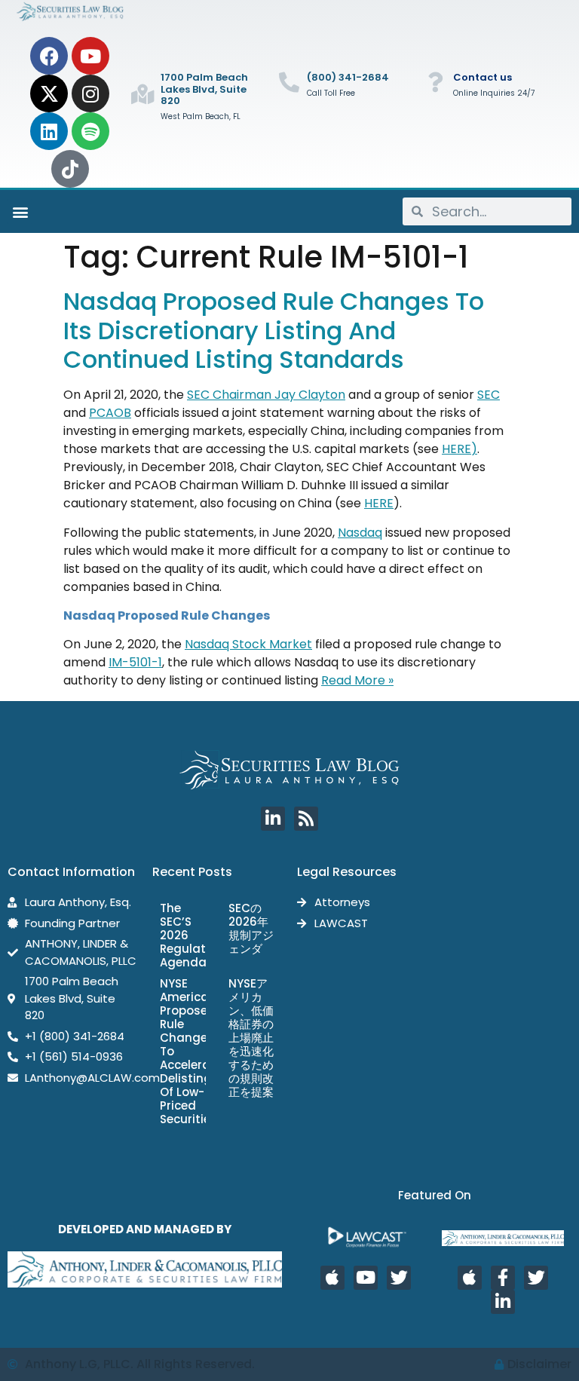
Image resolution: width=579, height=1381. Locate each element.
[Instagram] (90, 93)
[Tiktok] (70, 169)
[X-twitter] (49, 93)
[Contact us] (435, 82)
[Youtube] (90, 56)
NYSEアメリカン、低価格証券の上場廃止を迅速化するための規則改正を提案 (251, 1037)
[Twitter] (399, 1278)
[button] (20, 211)
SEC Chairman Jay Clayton (266, 394)
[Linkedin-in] (273, 819)
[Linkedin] (49, 131)
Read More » (357, 680)
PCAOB (110, 412)
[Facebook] (49, 56)
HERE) (459, 449)
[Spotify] (90, 131)
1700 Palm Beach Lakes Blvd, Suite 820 (204, 89)
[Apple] (332, 1278)
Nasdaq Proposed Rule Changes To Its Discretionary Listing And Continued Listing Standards (273, 330)
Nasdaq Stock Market (248, 644)
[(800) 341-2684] (289, 82)
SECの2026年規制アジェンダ (251, 928)
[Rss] (306, 819)
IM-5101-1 (135, 662)
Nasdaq (360, 532)
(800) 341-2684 (348, 77)
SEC (488, 394)
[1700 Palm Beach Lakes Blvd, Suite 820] (143, 94)
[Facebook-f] (503, 1278)
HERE (379, 503)
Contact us (482, 77)
